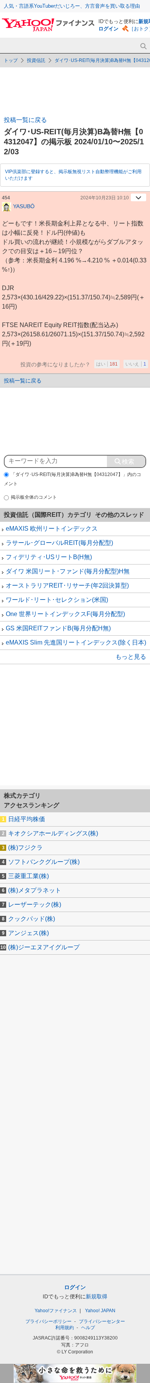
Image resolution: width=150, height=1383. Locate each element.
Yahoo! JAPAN (100, 1310)
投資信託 (36, 60)
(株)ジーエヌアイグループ (44, 947)
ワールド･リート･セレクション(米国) (57, 599)
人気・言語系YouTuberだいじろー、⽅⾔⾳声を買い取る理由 (72, 6)
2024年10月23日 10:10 (104, 197)
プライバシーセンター (102, 1321)
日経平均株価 (26, 819)
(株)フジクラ (25, 847)
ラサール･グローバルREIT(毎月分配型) (59, 543)
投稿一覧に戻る (25, 120)
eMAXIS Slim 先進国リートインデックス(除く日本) (76, 642)
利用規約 (64, 1327)
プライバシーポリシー (48, 1321)
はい (107, 364)
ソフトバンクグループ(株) (44, 862)
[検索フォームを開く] (143, 46)
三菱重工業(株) (28, 876)
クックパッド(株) (31, 918)
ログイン (108, 29)
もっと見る (130, 656)
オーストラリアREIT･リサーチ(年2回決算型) (67, 585)
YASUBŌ (24, 206)
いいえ (135, 364)
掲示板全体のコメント (34, 497)
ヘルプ (88, 1327)
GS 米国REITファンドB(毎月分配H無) (58, 628)
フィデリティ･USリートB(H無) (49, 557)
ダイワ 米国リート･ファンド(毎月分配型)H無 (68, 571)
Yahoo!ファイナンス (56, 1310)
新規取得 (96, 1296)
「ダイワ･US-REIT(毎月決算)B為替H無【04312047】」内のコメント (72, 479)
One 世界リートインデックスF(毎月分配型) (65, 614)
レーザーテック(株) (34, 904)
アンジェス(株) (28, 933)
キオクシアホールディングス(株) (53, 833)
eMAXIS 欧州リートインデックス (52, 528)
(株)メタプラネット (34, 890)
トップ (11, 60)
